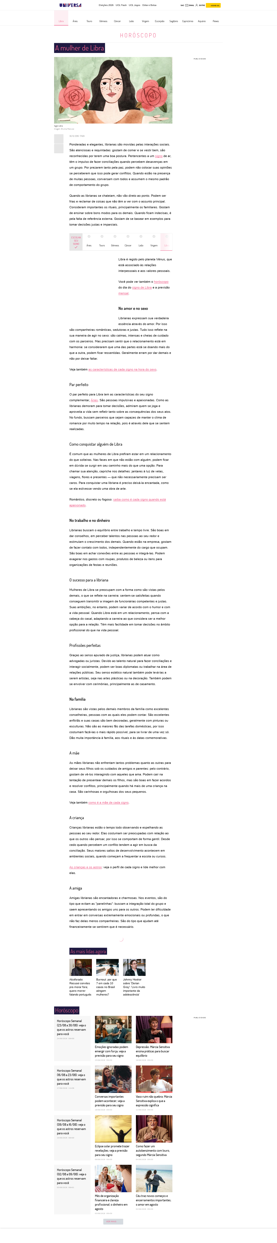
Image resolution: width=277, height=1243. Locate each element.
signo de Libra (142, 287)
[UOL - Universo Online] (83, 5)
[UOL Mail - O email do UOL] (189, 5)
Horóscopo (138, 35)
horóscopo (161, 281)
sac (182, 5)
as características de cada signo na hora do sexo (122, 369)
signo (159, 156)
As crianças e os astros (85, 867)
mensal (123, 293)
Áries (94, 400)
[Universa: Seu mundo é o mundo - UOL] (70, 5)
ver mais (111, 1221)
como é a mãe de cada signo (108, 802)
